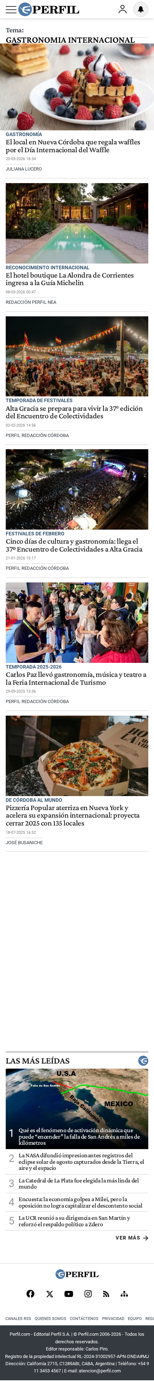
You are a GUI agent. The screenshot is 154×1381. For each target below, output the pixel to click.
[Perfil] (77, 1277)
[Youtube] (68, 1294)
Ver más (128, 1238)
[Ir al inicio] (48, 9)
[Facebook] (30, 1294)
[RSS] (106, 1294)
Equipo (135, 1318)
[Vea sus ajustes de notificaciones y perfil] (141, 9)
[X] (49, 1294)
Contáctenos (84, 1318)
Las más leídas (37, 1061)
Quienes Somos (50, 1318)
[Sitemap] (124, 1294)
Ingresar (122, 9)
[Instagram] (88, 1294)
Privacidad (113, 1318)
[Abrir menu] (11, 10)
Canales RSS (18, 1318)
